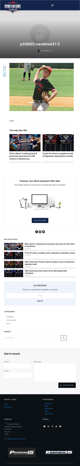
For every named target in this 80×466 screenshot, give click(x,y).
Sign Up (40, 301)
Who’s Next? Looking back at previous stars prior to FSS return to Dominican (25, 148)
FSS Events (48, 413)
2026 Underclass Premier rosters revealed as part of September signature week (50, 263)
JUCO (8, 323)
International (11, 320)
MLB (46, 406)
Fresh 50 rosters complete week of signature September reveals (58, 148)
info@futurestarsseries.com (16, 439)
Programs (10, 317)
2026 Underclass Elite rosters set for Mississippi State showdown (46, 272)
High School (49, 408)
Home (6, 404)
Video (47, 411)
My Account (8, 407)
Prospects (48, 403)
